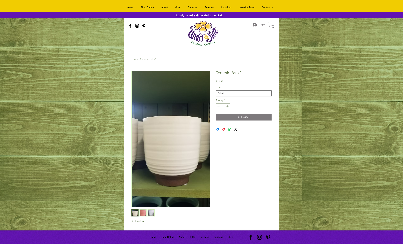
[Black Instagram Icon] (137, 25)
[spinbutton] (223, 106)
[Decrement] (218, 106)
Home (134, 59)
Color (219, 87)
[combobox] (244, 93)
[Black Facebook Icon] (130, 25)
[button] (271, 25)
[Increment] (228, 106)
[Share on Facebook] (218, 129)
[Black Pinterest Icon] (143, 25)
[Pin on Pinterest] (224, 129)
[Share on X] (236, 129)
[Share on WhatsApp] (230, 129)
